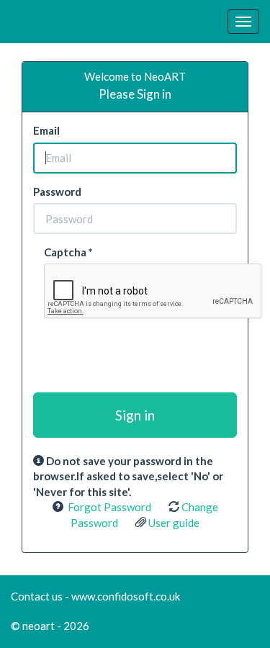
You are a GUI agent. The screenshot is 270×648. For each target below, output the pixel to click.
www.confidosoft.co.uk (125, 596)
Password (57, 191)
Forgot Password (109, 506)
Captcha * (68, 252)
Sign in (135, 415)
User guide (173, 522)
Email (46, 130)
